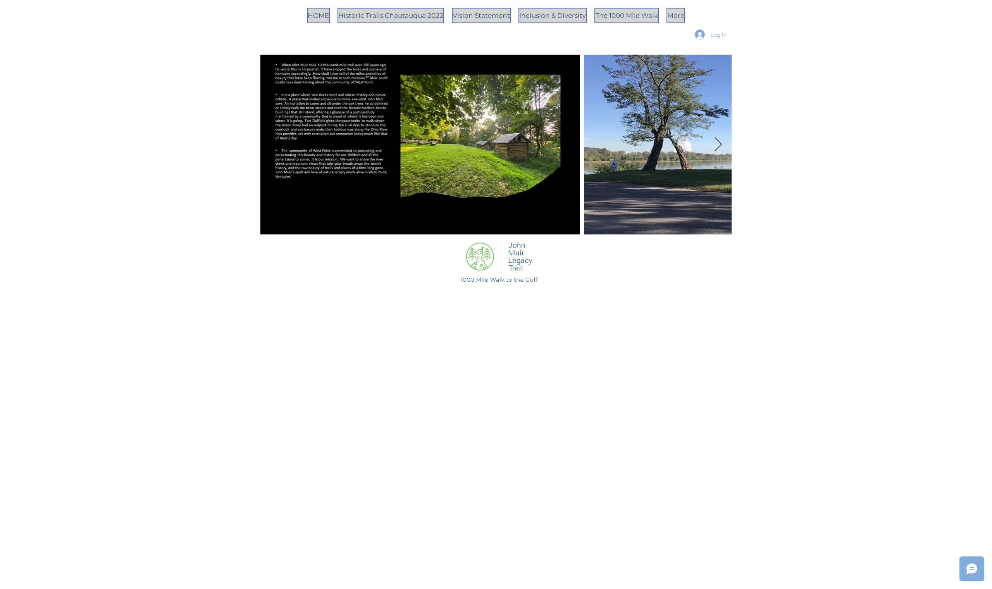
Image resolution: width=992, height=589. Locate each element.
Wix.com (571, 322)
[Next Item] (718, 144)
